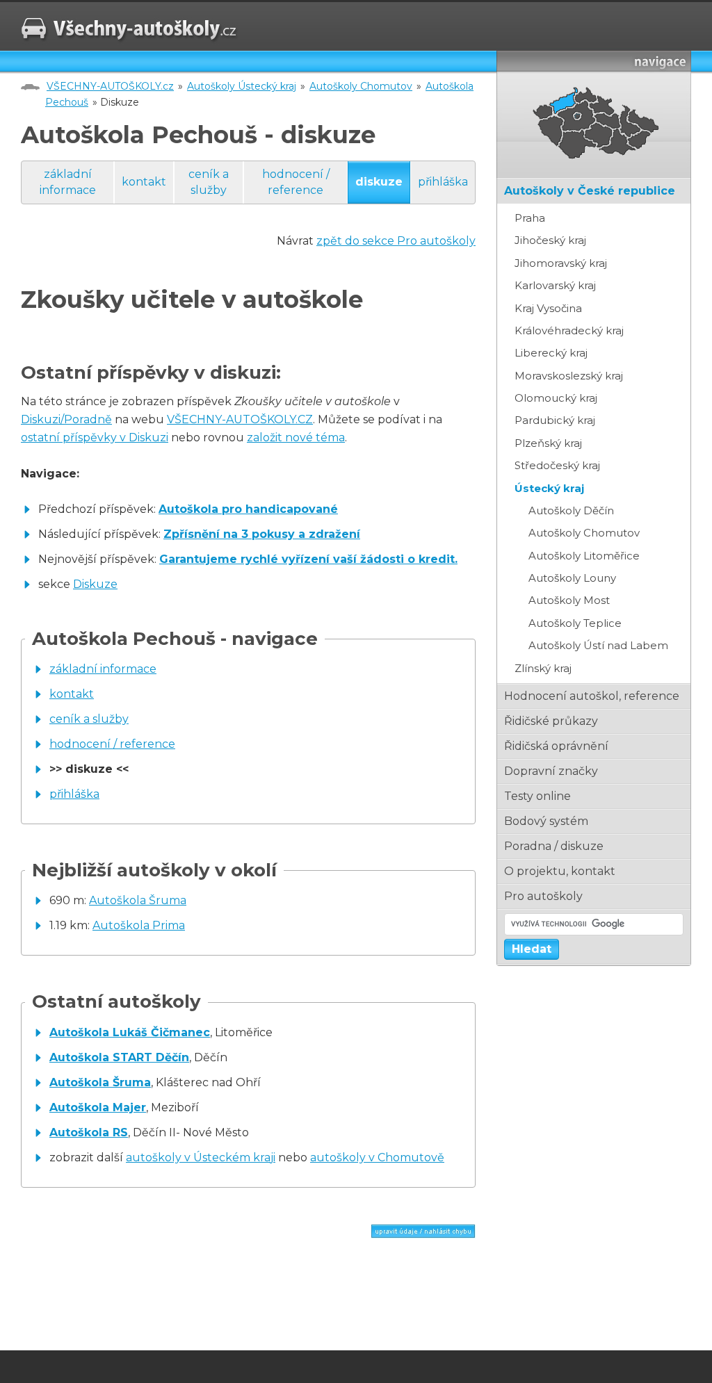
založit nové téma (296, 437)
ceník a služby (208, 181)
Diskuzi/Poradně (66, 419)
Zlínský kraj (543, 668)
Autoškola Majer (97, 1107)
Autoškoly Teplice (575, 623)
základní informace (68, 181)
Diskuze (95, 584)
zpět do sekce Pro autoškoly (396, 240)
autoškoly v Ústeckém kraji (200, 1157)
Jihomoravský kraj (561, 263)
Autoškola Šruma (137, 900)
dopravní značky (551, 771)
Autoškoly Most (569, 600)
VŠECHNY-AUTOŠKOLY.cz (110, 86)
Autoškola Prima (138, 925)
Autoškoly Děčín (571, 510)
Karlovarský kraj (555, 285)
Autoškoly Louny (572, 577)
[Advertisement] (183, 1297)
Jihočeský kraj (550, 240)
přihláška (443, 181)
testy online (537, 796)
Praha (530, 217)
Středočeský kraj (557, 465)
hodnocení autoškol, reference (591, 696)
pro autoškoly (543, 896)
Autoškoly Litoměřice (584, 555)
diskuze (379, 181)
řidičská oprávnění (556, 746)
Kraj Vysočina (548, 308)
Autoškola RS (88, 1132)
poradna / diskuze (554, 846)
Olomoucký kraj (556, 397)
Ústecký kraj (549, 488)
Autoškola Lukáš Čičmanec (129, 1032)
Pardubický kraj (555, 420)
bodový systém (546, 821)
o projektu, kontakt (559, 871)
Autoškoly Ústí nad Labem (598, 645)
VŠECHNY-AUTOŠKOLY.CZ (240, 419)
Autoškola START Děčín (119, 1057)
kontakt (144, 181)
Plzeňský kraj (548, 443)
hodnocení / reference (296, 181)
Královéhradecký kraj (569, 330)
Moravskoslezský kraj (569, 375)
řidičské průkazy (551, 721)
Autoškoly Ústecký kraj (241, 86)
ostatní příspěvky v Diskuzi (94, 437)
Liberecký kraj (551, 352)
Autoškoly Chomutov (360, 86)
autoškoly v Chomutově (377, 1157)
